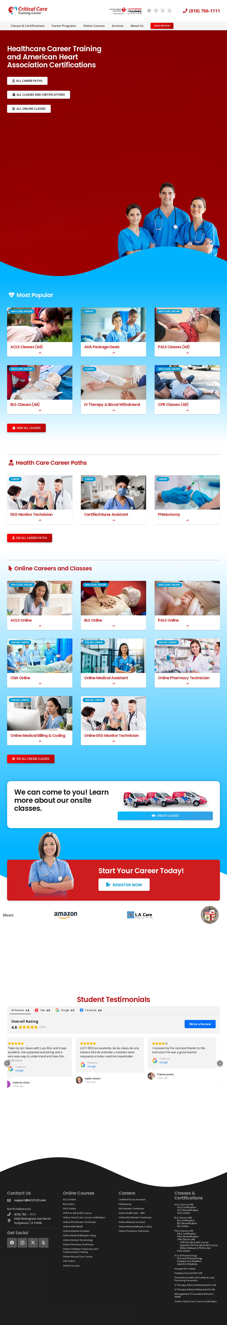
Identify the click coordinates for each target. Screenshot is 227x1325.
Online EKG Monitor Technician (111, 735)
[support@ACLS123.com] (10, 1200)
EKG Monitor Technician (31, 514)
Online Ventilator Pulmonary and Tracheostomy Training (80, 1250)
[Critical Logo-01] (28, 10)
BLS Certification (186, 1220)
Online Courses (71, 1265)
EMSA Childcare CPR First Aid (195, 1248)
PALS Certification (186, 1233)
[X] (162, 11)
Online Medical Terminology (78, 1240)
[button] (47, 25)
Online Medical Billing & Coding (37, 735)
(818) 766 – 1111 (25, 1214)
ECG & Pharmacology (186, 1255)
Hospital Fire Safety (185, 1268)
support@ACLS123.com (30, 1200)
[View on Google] (10, 1080)
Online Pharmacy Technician (183, 677)
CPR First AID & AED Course (77, 1213)
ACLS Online (21, 620)
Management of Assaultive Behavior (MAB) (194, 1295)
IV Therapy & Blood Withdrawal (112, 404)
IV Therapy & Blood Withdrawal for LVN (195, 1285)
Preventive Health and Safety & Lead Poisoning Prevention (194, 1279)
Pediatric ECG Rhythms (189, 1261)
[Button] (40, 353)
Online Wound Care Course (77, 1256)
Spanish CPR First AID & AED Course (199, 1245)
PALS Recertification (187, 1236)
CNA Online (20, 677)
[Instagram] (156, 11)
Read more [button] (163, 1060)
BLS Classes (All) (25, 404)
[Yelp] (169, 11)
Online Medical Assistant (106, 677)
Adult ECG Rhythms (187, 1264)
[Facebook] (149, 11)
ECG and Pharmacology (189, 1258)
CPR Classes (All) (173, 404)
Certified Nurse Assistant (106, 514)
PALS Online (168, 620)
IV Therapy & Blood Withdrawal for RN (195, 1289)
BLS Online (93, 620)
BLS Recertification (187, 1223)
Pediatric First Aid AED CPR (188, 1273)
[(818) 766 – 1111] (10, 1214)
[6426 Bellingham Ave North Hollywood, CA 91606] (10, 1220)
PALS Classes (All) (174, 346)
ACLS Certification (186, 1207)
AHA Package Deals (101, 346)
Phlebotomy (169, 514)
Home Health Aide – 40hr (132, 1213)
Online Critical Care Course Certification (84, 1217)
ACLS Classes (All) (26, 346)
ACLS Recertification (187, 1210)
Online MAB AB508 (72, 1226)
